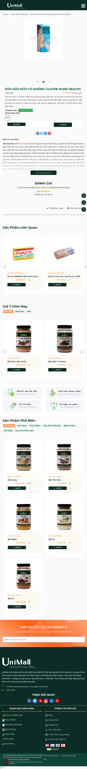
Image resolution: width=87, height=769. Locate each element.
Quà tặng (21, 426)
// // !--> (43, 380)
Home (5, 14)
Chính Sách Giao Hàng (58, 735)
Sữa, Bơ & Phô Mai (19, 14)
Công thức (53, 720)
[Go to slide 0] (43, 82)
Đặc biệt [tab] (8, 311)
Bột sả (52, 539)
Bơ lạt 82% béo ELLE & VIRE (62, 276)
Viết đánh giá (56, 208)
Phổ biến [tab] (19, 311)
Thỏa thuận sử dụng (51, 755)
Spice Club (53, 725)
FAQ (45, 759)
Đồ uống (8, 431)
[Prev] (37, 82)
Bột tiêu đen (55, 480)
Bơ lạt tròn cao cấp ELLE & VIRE (24, 276)
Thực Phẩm (34, 426)
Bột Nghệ (12, 539)
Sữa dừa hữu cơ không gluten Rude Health (50, 14)
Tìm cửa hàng (54, 730)
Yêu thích (16, 124)
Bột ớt (11, 599)
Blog (50, 715)
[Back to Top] (5, 762)
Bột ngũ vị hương (17, 362)
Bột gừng (12, 480)
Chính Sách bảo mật (69, 755)
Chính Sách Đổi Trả (57, 739)
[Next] (49, 82)
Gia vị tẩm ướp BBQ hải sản (63, 362)
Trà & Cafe (9, 426)
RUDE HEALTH (25, 110)
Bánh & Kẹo (69, 426)
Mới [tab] (28, 311)
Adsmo (15, 757)
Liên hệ (63, 125)
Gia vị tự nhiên (14, 358)
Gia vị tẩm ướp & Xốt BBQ (60, 358)
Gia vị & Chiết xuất (24, 431)
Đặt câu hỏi (76, 208)
